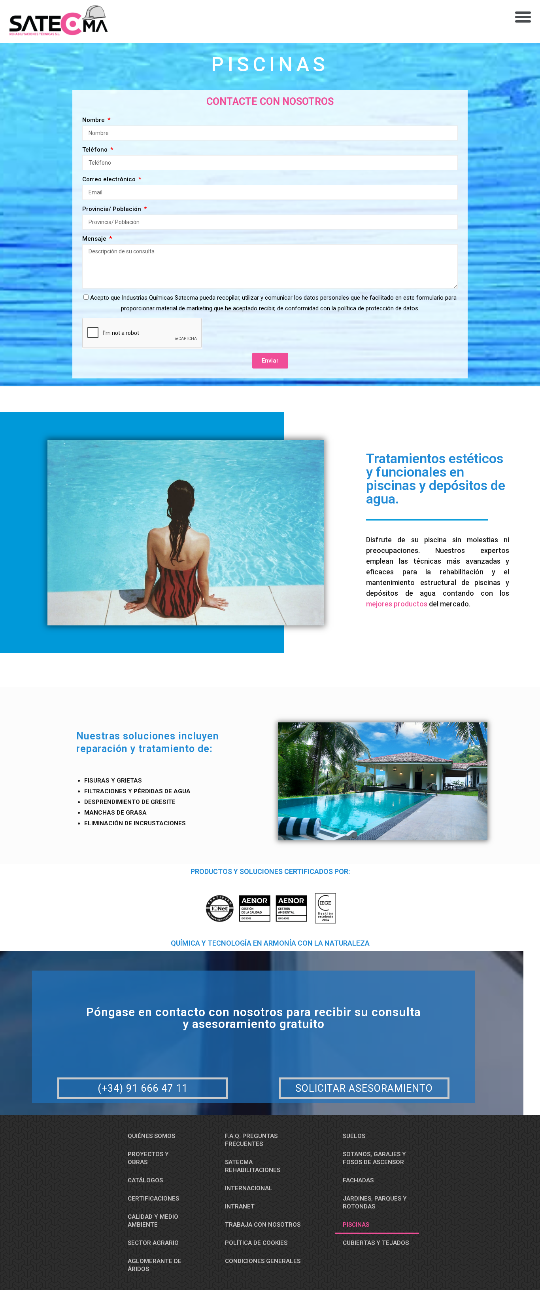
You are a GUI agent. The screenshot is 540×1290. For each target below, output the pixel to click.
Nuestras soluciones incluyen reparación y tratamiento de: (147, 742)
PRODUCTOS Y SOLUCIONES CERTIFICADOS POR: (270, 871)
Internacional (248, 1188)
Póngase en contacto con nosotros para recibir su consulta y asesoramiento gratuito (253, 1018)
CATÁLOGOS (145, 1180)
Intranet (240, 1206)
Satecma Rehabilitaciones (252, 1166)
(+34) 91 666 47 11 (143, 1088)
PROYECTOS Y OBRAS (148, 1158)
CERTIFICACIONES (153, 1198)
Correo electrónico (109, 179)
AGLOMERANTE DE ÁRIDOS (154, 1265)
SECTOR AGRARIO (153, 1242)
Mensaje (95, 238)
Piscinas (270, 64)
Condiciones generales (262, 1261)
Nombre (94, 119)
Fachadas (358, 1180)
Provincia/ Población (112, 209)
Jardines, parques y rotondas (375, 1202)
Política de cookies (256, 1242)
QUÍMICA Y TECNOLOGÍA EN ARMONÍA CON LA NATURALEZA (270, 943)
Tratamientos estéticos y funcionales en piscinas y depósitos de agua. (435, 478)
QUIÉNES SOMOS (151, 1136)
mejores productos (396, 604)
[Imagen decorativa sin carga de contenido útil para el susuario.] (382, 781)
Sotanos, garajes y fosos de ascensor (374, 1158)
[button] (523, 17)
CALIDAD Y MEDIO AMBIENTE (153, 1220)
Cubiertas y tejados (376, 1242)
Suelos (354, 1136)
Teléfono (95, 149)
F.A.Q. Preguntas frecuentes (251, 1140)
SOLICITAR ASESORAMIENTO (364, 1088)
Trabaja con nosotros (262, 1224)
